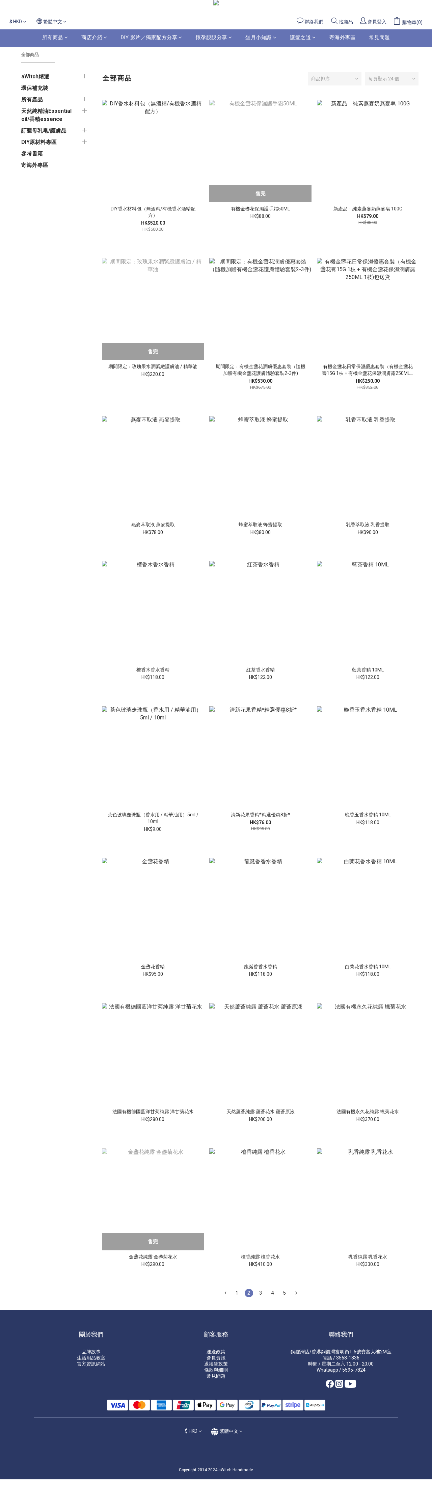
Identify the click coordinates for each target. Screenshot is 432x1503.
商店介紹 (91, 37)
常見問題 (379, 37)
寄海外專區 (342, 37)
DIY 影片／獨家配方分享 (149, 37)
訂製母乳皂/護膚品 (43, 130)
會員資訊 (216, 1357)
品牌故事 (91, 1351)
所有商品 (52, 37)
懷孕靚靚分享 (211, 37)
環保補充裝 (34, 88)
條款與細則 (216, 1370)
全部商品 (30, 54)
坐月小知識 (258, 37)
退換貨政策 (216, 1364)
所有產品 (32, 99)
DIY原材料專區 (39, 142)
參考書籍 (32, 153)
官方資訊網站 (91, 1364)
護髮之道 (300, 37)
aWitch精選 (35, 76)
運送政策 (216, 1351)
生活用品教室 (91, 1357)
